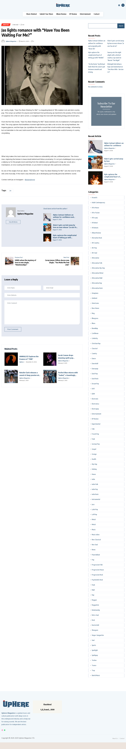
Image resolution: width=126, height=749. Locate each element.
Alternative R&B (97, 278)
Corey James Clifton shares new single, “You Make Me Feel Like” (57, 262)
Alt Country (95, 243)
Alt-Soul (94, 253)
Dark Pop (95, 374)
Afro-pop (95, 218)
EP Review (73, 14)
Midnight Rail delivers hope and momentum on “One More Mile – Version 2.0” (115, 68)
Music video (95, 535)
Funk (93, 439)
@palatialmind (30, 180)
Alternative (95, 258)
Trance (94, 665)
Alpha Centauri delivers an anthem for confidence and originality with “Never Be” (63, 216)
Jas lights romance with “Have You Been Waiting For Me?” (35, 32)
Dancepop (95, 369)
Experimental (96, 424)
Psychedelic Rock (97, 580)
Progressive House (98, 570)
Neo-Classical (96, 540)
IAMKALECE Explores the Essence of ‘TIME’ (28, 357)
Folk (93, 429)
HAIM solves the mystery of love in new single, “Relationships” (25, 262)
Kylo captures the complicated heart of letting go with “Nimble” (64, 236)
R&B (93, 590)
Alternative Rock (97, 288)
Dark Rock (95, 379)
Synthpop (95, 655)
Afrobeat (95, 223)
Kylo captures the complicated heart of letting (112, 175)
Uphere (21, 362)
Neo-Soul (95, 545)
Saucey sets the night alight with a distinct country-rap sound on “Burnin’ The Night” (114, 56)
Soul (93, 640)
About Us (115, 738)
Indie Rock (95, 494)
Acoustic (94, 198)
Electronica (95, 404)
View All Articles (13, 222)
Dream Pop (95, 384)
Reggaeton (95, 605)
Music (94, 530)
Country (94, 353)
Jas (10, 191)
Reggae (94, 600)
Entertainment (85, 14)
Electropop (95, 409)
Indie (93, 479)
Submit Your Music (46, 14)
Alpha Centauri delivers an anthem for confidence (114, 144)
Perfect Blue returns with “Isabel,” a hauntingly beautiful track (68, 373)
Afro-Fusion (96, 213)
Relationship (96, 610)
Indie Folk (95, 484)
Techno (94, 660)
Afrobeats (95, 228)
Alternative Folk (97, 263)
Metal (94, 519)
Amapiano (95, 293)
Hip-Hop (94, 464)
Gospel (94, 449)
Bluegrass (95, 318)
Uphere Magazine (11, 41)
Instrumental (96, 499)
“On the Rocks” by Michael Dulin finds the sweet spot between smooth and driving (96, 68)
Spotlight (95, 650)
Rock (93, 620)
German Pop (96, 444)
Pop (93, 560)
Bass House (95, 308)
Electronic (95, 399)
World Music (96, 675)
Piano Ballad (96, 555)
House (94, 474)
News (93, 550)
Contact (97, 14)
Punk (93, 585)
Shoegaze (95, 630)
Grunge (94, 454)
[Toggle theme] (119, 5)
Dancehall (95, 363)
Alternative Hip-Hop (98, 268)
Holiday (94, 469)
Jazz (93, 504)
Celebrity (95, 338)
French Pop (95, 434)
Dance (94, 358)
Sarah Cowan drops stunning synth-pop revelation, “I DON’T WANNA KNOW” (66, 356)
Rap (93, 595)
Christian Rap (96, 343)
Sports (94, 645)
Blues (93, 323)
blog (93, 313)
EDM (93, 394)
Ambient (94, 298)
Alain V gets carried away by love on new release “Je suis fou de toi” (65, 226)
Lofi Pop (94, 514)
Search (121, 26)
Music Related (31, 14)
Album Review (61, 14)
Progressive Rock (97, 575)
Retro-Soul (95, 615)
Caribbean (95, 333)
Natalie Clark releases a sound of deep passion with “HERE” (30, 373)
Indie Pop (6, 24)
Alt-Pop (94, 248)
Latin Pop (95, 509)
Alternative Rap (97, 283)
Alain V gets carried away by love (113, 160)
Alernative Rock (97, 238)
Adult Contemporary (98, 203)
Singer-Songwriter (98, 635)
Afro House (95, 208)
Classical (94, 348)
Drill (93, 389)
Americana (95, 303)
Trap (93, 670)
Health (94, 459)
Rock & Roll (95, 625)
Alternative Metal (97, 273)
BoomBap (95, 328)
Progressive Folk (97, 565)
